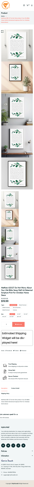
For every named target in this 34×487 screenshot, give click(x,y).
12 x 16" (19, 314)
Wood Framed (16, 307)
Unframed (13, 305)
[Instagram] (13, 446)
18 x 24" (4, 316)
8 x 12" (12, 314)
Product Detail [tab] (15, 388)
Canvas (15, 310)
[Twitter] (8, 446)
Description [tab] (4, 388)
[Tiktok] (18, 446)
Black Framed (22, 305)
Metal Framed (6, 310)
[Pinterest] (23, 446)
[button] (4, 298)
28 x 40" (19, 316)
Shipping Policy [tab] (5, 393)
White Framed (6, 307)
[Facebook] (3, 446)
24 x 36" (12, 316)
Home (3, 16)
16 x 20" (26, 314)
